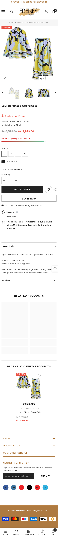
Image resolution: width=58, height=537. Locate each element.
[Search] (12, 11)
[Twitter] (45, 487)
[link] (14, 344)
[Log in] (46, 11)
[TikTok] (29, 487)
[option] (29, 53)
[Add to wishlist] (48, 189)
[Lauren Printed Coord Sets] (29, 386)
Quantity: (6, 174)
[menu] (3, 11)
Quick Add (29, 403)
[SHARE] (54, 189)
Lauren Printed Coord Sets (29, 412)
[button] (48, 78)
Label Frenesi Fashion (20, 121)
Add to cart (22, 189)
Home (11, 22)
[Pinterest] (21, 487)
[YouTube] (37, 487)
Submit (45, 476)
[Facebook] (6, 487)
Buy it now (29, 198)
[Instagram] (14, 487)
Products (20, 22)
